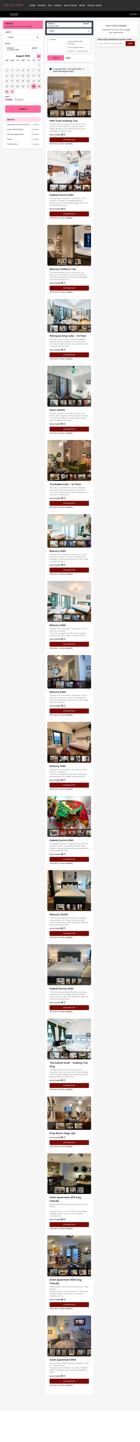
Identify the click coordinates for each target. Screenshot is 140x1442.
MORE (82, 5)
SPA (50, 5)
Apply (130, 43)
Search (23, 109)
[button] (23, 37)
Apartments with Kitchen (75, 42)
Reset (68, 58)
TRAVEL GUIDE (94, 5)
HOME (33, 5)
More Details (55, 135)
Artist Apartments (76, 47)
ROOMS (42, 5)
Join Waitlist (69, 140)
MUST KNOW (70, 5)
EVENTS (58, 5)
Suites (71, 51)
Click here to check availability (61, 144)
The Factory (83, 51)
